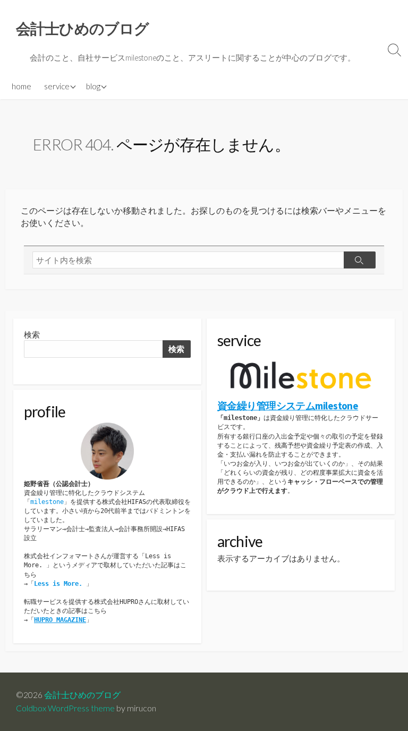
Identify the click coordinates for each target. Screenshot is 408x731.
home (21, 86)
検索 (32, 335)
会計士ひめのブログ (82, 695)
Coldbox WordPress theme (65, 708)
